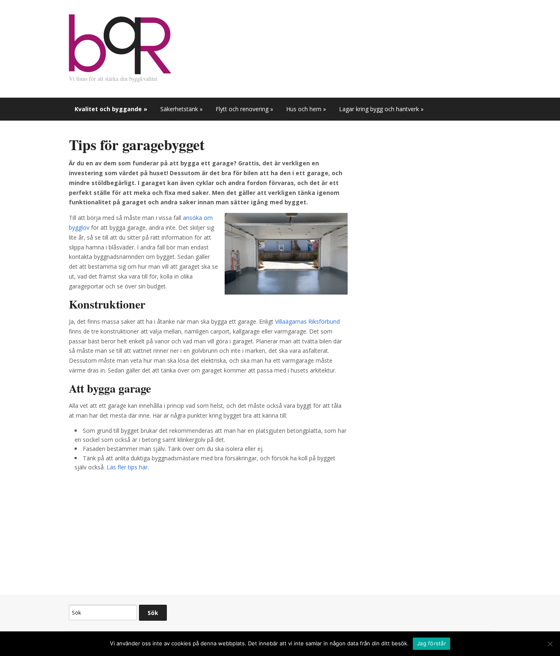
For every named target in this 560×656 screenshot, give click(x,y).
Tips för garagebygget (137, 144)
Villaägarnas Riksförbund (307, 321)
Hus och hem (306, 109)
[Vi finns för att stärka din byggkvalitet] (120, 43)
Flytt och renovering (244, 109)
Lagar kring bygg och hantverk (381, 109)
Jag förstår (431, 643)
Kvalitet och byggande (111, 109)
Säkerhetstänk (181, 109)
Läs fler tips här (127, 467)
